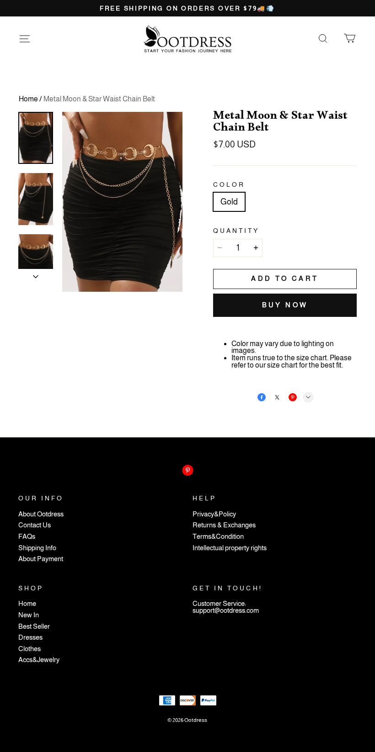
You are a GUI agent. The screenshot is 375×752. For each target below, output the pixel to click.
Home (28, 99)
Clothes (29, 649)
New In (28, 615)
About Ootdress (41, 514)
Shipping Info (37, 548)
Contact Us (34, 525)
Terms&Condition (218, 536)
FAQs (26, 536)
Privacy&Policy (214, 514)
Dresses (30, 637)
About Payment (40, 559)
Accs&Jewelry (38, 660)
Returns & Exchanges (224, 525)
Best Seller (34, 626)
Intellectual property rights (230, 548)
